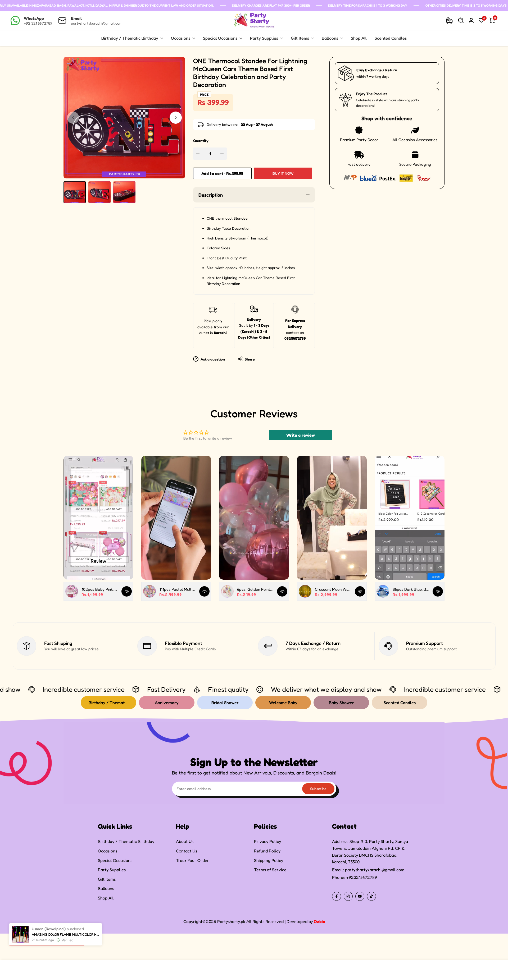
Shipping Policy (268, 860)
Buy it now (283, 173)
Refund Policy (267, 850)
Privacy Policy (267, 841)
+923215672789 (361, 877)
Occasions (107, 850)
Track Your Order (192, 860)
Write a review (300, 435)
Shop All (106, 898)
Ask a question (212, 359)
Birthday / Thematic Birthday (126, 841)
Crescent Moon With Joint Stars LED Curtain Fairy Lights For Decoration (333, 589)
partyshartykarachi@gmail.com (374, 869)
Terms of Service (270, 869)
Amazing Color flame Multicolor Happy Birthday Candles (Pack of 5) (65, 957)
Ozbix (319, 921)
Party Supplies (112, 869)
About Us (184, 841)
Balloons (106, 888)
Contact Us (186, 850)
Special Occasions (115, 860)
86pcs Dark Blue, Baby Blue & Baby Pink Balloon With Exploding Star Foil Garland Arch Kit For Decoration (411, 589)
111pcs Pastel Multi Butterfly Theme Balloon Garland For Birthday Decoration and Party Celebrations (177, 589)
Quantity (200, 140)
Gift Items (107, 879)
